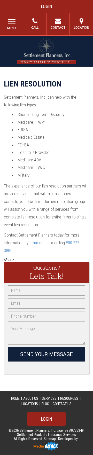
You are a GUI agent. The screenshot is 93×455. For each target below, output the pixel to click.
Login (46, 6)
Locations (29, 404)
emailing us (39, 242)
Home (15, 398)
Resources (69, 398)
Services (49, 398)
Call (34, 27)
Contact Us (62, 404)
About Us (30, 398)
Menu (11, 28)
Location (81, 27)
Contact (58, 27)
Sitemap (50, 439)
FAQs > (9, 259)
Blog (45, 404)
